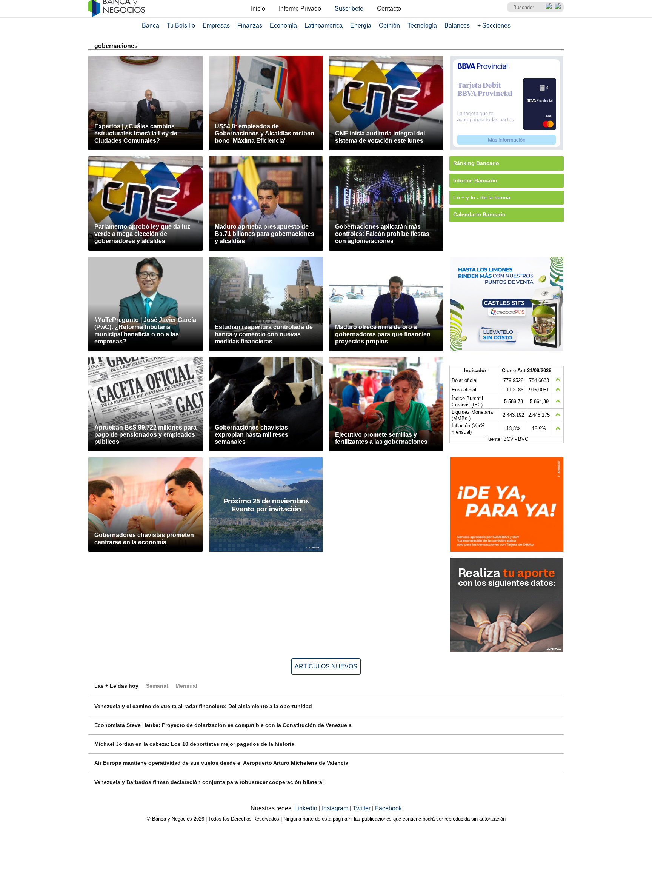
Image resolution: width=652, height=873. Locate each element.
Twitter (362, 808)
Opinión (389, 25)
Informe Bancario (475, 180)
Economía (283, 25)
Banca (150, 25)
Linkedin (306, 808)
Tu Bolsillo (181, 25)
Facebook (388, 808)
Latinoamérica (323, 25)
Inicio (258, 8)
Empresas (216, 25)
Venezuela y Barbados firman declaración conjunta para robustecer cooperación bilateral (209, 782)
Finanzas (249, 25)
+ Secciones (494, 25)
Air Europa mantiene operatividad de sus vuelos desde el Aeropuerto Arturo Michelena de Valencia (221, 763)
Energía (360, 25)
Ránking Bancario (476, 163)
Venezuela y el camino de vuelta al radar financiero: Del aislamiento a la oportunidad (203, 706)
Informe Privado (300, 8)
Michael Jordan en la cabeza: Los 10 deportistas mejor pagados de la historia (194, 744)
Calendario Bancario (479, 214)
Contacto (389, 8)
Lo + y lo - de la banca (481, 197)
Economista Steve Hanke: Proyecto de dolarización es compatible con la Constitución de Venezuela (223, 725)
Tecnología (422, 25)
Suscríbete (349, 8)
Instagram (336, 808)
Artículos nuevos (326, 666)
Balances (457, 25)
